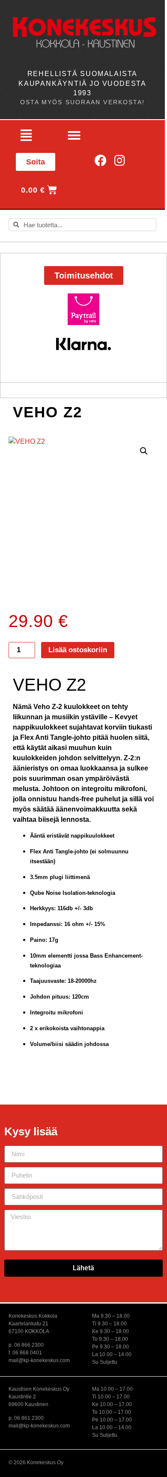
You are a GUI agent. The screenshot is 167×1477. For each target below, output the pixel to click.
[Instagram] (119, 160)
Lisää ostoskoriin (77, 650)
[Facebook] (100, 160)
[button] (26, 135)
